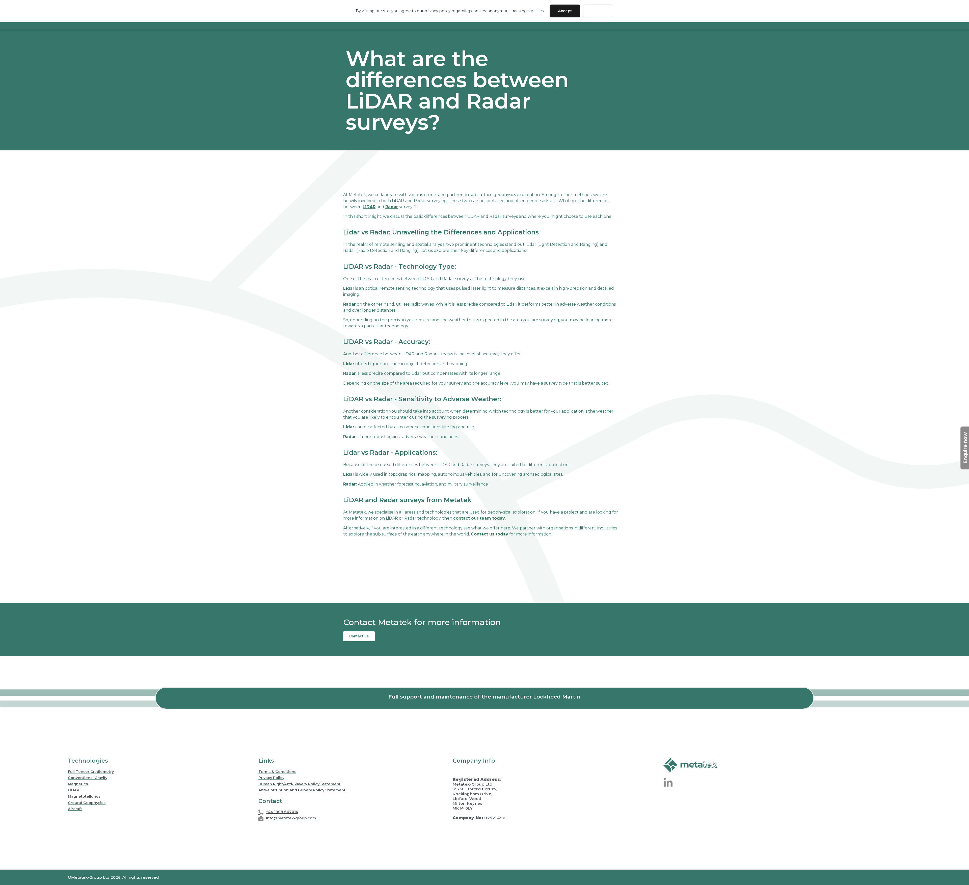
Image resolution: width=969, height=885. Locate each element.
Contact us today (489, 534)
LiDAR (369, 206)
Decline (598, 10)
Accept (565, 10)
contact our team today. (479, 518)
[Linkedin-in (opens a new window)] (668, 783)
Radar (391, 206)
